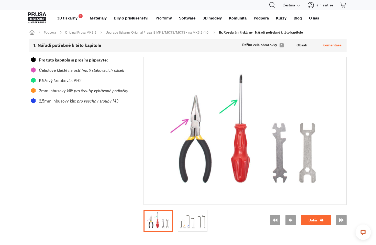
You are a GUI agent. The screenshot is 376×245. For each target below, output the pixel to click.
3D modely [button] (212, 18)
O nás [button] (314, 18)
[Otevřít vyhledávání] (272, 5)
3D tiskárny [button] (69, 17)
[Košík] (343, 5)
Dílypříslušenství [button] (131, 18)
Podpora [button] (261, 18)
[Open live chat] (363, 232)
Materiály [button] (98, 18)
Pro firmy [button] (164, 18)
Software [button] (187, 18)
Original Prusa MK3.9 (80, 32)
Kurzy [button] (281, 18)
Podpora (50, 32)
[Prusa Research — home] (37, 18)
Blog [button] (298, 18)
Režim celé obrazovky (259, 45)
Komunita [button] (238, 18)
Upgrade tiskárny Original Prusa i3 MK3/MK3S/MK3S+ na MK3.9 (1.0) (157, 32)
